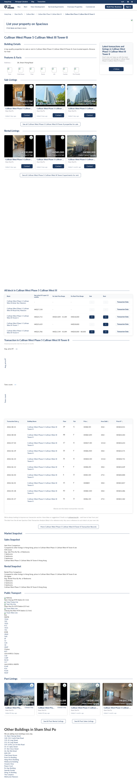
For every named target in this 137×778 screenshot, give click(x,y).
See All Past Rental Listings (53, 721)
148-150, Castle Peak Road (14, 738)
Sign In (128, 7)
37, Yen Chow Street (11, 749)
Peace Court (8, 766)
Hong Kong (7, 14)
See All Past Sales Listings (84, 721)
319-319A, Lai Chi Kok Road (14, 744)
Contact (27, 115)
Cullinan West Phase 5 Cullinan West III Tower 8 (19, 108)
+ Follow (116, 69)
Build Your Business (114, 7)
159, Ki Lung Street (11, 740)
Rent (25, 7)
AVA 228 (7, 753)
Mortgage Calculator (21, 1)
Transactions (41, 1)
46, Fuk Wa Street (10, 751)
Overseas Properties (74, 7)
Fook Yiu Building (10, 757)
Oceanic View (9, 764)
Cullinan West (30, 14)
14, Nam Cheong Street (12, 736)
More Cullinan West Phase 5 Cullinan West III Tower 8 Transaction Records (68, 527)
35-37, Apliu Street (11, 747)
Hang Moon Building (11, 760)
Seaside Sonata (9, 770)
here (12, 28)
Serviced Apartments (56, 7)
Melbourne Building (11, 762)
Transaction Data (122, 302)
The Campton (9, 775)
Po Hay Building (10, 768)
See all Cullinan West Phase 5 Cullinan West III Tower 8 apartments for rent (50, 175)
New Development (38, 7)
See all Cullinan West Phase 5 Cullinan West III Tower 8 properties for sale (50, 124)
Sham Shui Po (19, 14)
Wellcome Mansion (11, 777)
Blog (32, 1)
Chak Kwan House (10, 755)
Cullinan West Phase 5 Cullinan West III (50, 14)
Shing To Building (10, 772)
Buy (19, 7)
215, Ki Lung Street (11, 742)
